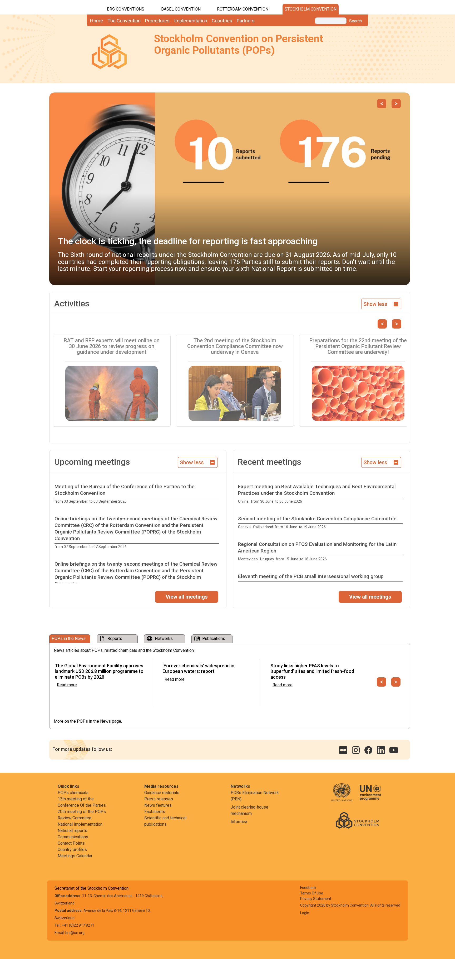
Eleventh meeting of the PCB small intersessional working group (311, 576)
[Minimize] (381, 303)
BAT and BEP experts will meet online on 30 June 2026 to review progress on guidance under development (112, 346)
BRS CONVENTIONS (125, 9)
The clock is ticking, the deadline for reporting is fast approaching (188, 241)
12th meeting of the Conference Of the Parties (82, 802)
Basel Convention (181, 9)
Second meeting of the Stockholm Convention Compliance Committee (317, 519)
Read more (67, 684)
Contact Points (71, 843)
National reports (72, 830)
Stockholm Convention (311, 9)
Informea (239, 821)
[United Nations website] (345, 795)
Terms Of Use (311, 893)
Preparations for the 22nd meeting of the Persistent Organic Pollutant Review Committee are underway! (358, 346)
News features (158, 805)
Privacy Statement (315, 899)
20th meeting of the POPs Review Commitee (82, 814)
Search (355, 21)
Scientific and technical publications (165, 821)
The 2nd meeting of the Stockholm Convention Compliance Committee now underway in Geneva (235, 346)
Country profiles (72, 849)
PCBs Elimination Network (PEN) (255, 795)
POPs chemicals (73, 792)
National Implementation (80, 824)
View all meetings (187, 597)
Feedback (308, 887)
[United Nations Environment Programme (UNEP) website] (370, 795)
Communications (73, 836)
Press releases (158, 798)
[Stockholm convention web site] (357, 819)
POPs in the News (94, 721)
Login (304, 913)
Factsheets (154, 811)
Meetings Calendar (75, 855)
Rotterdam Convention (242, 9)
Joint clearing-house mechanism (249, 810)
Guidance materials (161, 792)
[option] (138, 494)
